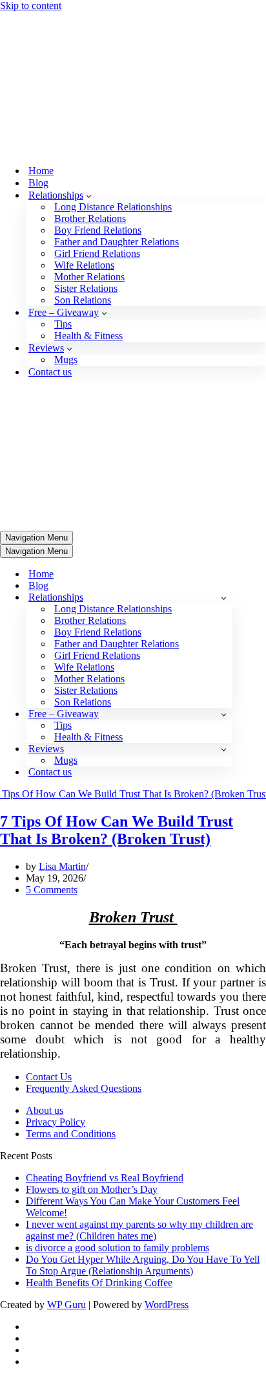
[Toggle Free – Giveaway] (224, 452)
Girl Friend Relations (97, 122)
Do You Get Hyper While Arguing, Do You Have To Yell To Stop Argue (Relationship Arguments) (143, 1003)
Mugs (65, 228)
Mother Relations (89, 145)
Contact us (50, 241)
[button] (89, 65)
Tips (63, 193)
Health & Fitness (88, 204)
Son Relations (82, 169)
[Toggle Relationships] (224, 336)
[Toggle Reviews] (224, 487)
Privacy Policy (55, 860)
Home (41, 39)
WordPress (167, 1043)
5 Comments (51, 628)
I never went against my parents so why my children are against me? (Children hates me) (139, 968)
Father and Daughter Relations (116, 111)
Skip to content (30, 5)
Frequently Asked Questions (83, 826)
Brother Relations (90, 87)
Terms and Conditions (71, 872)
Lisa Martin (62, 604)
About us (44, 848)
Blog (38, 52)
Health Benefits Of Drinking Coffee (99, 1021)
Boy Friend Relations (97, 99)
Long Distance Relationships (113, 76)
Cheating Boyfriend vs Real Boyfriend (104, 916)
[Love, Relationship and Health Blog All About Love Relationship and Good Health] (31, 17)
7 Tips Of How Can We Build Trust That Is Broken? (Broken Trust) (116, 568)
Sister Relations (86, 157)
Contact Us (49, 815)
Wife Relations (84, 134)
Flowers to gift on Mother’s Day (92, 927)
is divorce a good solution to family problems (117, 986)
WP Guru (66, 1043)
